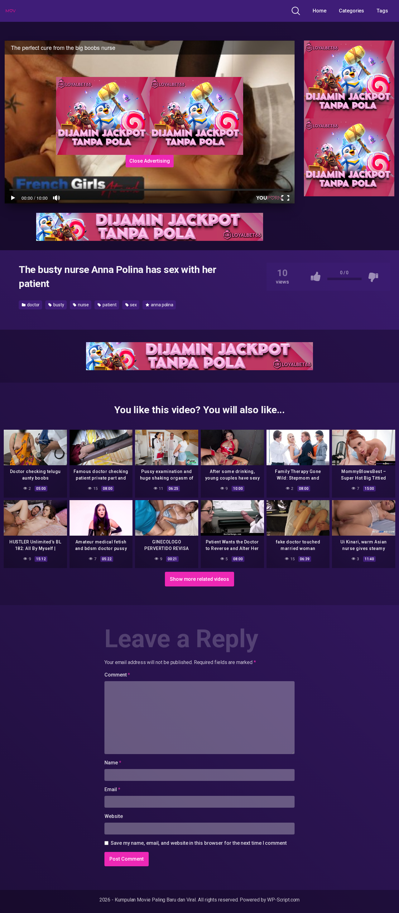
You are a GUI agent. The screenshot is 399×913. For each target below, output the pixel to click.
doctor (33, 304)
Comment (117, 675)
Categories (351, 11)
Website (113, 816)
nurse (83, 304)
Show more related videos (199, 579)
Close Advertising (149, 161)
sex (133, 304)
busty (58, 304)
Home (319, 11)
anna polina (161, 304)
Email (112, 789)
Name (112, 763)
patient (109, 304)
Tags (382, 11)
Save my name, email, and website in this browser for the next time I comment (199, 843)
